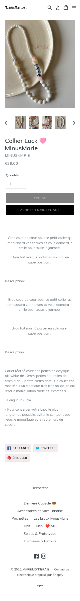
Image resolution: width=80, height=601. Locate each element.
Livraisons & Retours (40, 541)
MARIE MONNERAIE (36, 569)
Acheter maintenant (40, 210)
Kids (27, 526)
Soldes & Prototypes (40, 533)
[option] (20, 123)
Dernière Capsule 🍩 (40, 503)
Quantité (12, 175)
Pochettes (20, 518)
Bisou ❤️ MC (46, 526)
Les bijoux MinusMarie (51, 518)
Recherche (40, 488)
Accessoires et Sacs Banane (40, 510)
